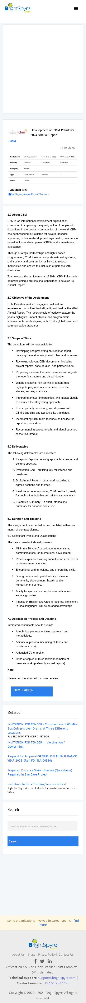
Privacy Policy (47, 954)
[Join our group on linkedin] (50, 962)
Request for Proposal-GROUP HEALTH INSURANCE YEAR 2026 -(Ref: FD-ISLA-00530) (42, 758)
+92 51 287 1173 (57, 983)
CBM (12, 141)
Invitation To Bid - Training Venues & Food (37, 784)
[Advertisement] (43, 69)
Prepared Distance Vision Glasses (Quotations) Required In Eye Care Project (40, 772)
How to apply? (23, 690)
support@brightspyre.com (57, 978)
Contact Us (66, 954)
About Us (18, 954)
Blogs (31, 954)
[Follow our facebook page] (35, 962)
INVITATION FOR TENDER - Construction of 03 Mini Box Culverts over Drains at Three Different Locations (43, 728)
